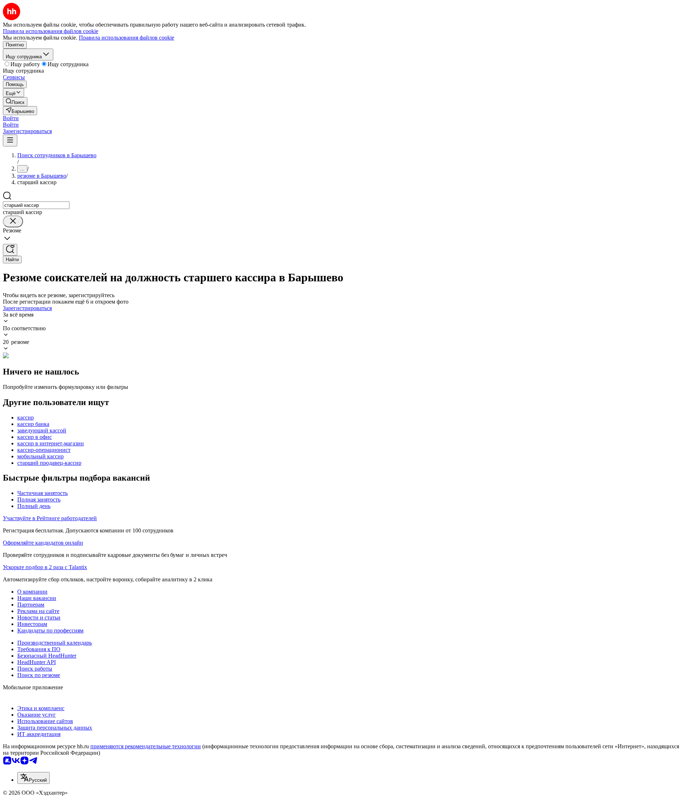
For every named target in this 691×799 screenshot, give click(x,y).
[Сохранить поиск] (10, 250)
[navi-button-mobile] (10, 140)
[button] (11, 118)
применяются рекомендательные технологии (145, 746)
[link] (15, 101)
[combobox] (36, 205)
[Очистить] (13, 221)
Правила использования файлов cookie (126, 38)
